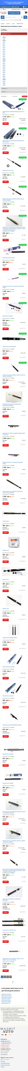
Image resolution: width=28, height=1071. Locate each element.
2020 (4, 39)
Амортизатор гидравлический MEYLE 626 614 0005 (13, 112)
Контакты (24, 9)
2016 (4, 53)
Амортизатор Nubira (6, 1001)
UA (5, 9)
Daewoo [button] (4, 88)
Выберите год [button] (6, 33)
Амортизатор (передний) (9, 257)
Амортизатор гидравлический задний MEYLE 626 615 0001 (13, 141)
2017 (4, 54)
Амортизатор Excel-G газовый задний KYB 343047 (13, 463)
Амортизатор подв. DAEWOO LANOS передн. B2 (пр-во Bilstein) (13, 199)
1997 (4, 81)
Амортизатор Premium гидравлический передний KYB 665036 (12, 404)
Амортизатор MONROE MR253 (10, 637)
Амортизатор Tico (6, 1003)
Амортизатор (6, 521)
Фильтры (25, 96)
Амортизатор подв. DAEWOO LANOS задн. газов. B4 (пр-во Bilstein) (13, 492)
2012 (4, 45)
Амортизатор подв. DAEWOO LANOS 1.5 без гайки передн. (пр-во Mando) (13, 959)
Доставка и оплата (15, 9)
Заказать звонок (5, 1045)
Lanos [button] (4, 91)
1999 (4, 85)
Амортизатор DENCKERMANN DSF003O (12, 724)
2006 (4, 72)
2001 (4, 63)
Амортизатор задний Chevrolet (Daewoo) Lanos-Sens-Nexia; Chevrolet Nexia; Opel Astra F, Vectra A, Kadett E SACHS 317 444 (14, 870)
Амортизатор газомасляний (9, 346)
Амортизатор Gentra (6, 995)
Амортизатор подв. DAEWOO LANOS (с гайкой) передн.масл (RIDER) (14, 841)
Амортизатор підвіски (8, 315)
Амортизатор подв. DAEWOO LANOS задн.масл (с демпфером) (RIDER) (14, 812)
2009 (4, 78)
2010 (4, 42)
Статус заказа (5, 1059)
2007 (4, 74)
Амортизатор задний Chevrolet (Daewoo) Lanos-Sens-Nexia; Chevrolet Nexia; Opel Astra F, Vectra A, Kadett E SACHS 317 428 (14, 228)
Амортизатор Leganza (7, 997)
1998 (4, 83)
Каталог (2, 1066)
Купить (6, 123)
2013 (4, 47)
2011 (4, 44)
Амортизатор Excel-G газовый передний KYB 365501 (13, 287)
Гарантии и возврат (5, 1065)
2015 (4, 51)
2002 (4, 65)
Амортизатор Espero (6, 994)
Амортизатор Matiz (6, 998)
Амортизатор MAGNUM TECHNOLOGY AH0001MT (12, 899)
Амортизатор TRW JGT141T (9, 930)
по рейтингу (3, 96)
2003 (4, 67)
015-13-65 (6, 1041)
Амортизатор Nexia (6, 1000)
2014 (4, 49)
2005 (4, 70)
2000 (4, 61)
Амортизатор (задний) (8, 695)
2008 (4, 76)
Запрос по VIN (14, 13)
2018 (4, 56)
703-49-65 (6, 1043)
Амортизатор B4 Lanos (8, 170)
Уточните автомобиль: (4, 30)
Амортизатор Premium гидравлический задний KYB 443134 (14, 434)
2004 (4, 69)
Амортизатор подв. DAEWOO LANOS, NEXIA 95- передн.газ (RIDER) (14, 375)
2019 (4, 58)
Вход (25, 6)
